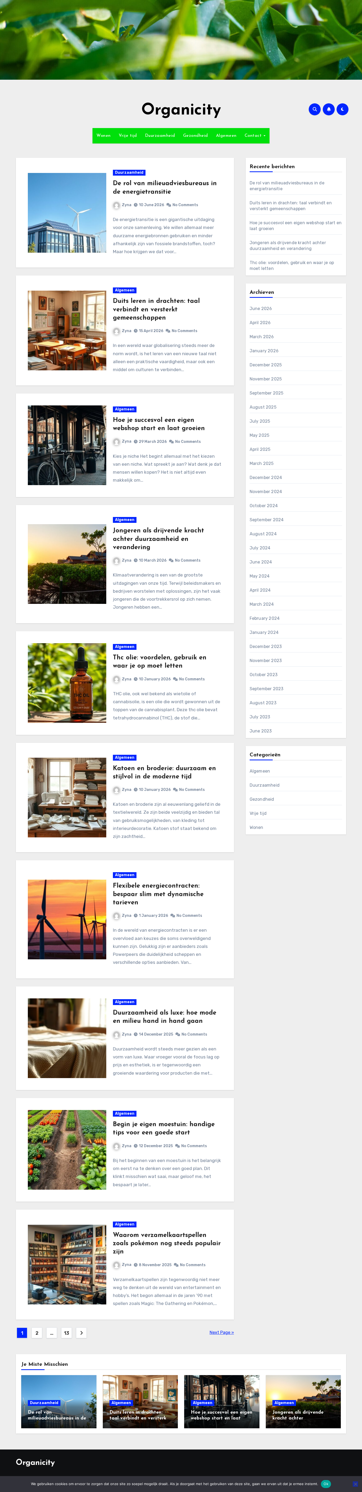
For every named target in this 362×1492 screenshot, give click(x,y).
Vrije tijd (128, 136)
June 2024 (261, 562)
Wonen (103, 136)
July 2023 (260, 716)
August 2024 (263, 533)
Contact (254, 136)
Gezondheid (195, 136)
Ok (326, 1484)
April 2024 (260, 590)
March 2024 (262, 604)
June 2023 (261, 731)
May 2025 (260, 435)
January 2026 (264, 350)
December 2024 (266, 477)
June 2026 (261, 308)
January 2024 (264, 632)
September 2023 (267, 688)
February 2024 (265, 618)
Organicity (181, 110)
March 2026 (262, 336)
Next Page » (222, 1332)
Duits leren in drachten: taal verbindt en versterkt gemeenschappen (156, 309)
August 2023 (263, 702)
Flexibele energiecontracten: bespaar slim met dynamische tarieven (158, 894)
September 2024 (267, 519)
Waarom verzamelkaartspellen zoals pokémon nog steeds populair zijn (167, 1243)
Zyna (126, 205)
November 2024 (266, 491)
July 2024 (260, 547)
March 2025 (262, 463)
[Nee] (355, 1484)
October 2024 (264, 505)
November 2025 (266, 379)
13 (66, 1333)
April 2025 (260, 449)
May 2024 (260, 576)
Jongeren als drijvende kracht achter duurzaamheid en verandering (158, 539)
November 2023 (266, 660)
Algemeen (226, 136)
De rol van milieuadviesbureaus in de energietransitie (57, 1418)
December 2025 (266, 364)
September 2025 (267, 393)
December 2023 (266, 646)
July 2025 (260, 421)
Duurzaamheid (160, 136)
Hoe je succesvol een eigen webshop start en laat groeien (221, 1418)
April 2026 (260, 322)
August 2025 (263, 407)
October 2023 (263, 674)
